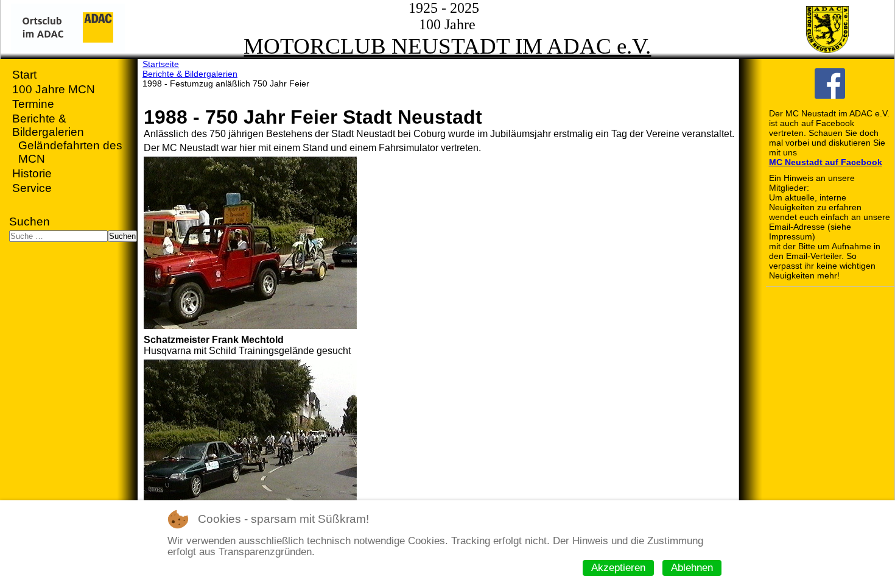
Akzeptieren (618, 567)
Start (24, 74)
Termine (33, 104)
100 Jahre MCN (53, 89)
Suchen (29, 221)
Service (32, 188)
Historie (32, 173)
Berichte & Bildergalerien (48, 125)
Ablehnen (692, 567)
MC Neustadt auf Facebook (825, 162)
